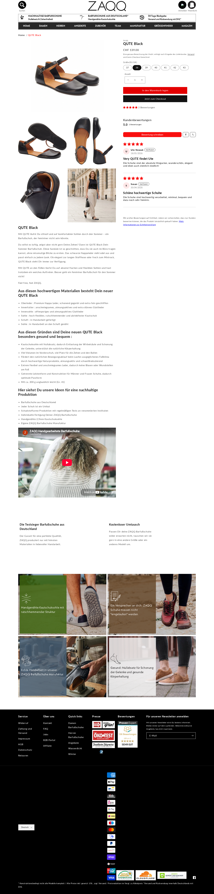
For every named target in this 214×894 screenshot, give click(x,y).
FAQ (45, 728)
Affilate (47, 745)
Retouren (23, 755)
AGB (20, 744)
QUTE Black (34, 35)
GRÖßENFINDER (163, 25)
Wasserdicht (75, 748)
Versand (191, 54)
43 (184, 67)
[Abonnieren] (192, 735)
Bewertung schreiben (152, 134)
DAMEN (43, 25)
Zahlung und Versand (25, 730)
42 (175, 67)
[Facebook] (194, 878)
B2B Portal (49, 740)
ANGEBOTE (80, 25)
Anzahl (127, 74)
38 (137, 67)
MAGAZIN (187, 25)
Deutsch (25, 827)
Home (21, 35)
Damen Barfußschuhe (76, 725)
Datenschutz (25, 749)
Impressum (24, 738)
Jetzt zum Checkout (155, 98)
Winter (72, 754)
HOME (26, 25)
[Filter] (186, 134)
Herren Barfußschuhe (76, 734)
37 (127, 67)
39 (146, 67)
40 (156, 67)
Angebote (73, 742)
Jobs (45, 734)
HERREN (60, 25)
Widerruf (23, 723)
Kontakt (47, 723)
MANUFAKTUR (137, 25)
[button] (22, 5)
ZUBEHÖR (100, 25)
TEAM (118, 25)
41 (165, 67)
